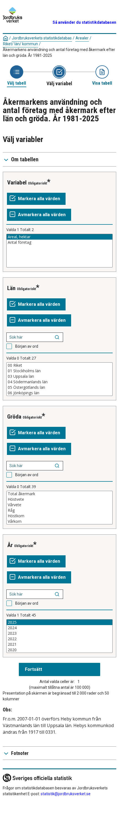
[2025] (59, 622)
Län (11, 288)
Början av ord (26, 346)
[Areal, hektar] (59, 237)
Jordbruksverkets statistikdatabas (42, 38)
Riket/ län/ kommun (20, 44)
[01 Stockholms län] (59, 371)
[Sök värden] (57, 337)
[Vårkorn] (59, 521)
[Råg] (59, 510)
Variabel (17, 182)
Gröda (14, 416)
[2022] (59, 639)
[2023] (59, 633)
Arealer (82, 38)
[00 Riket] (59, 365)
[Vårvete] (59, 505)
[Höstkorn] (59, 516)
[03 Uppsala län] (59, 376)
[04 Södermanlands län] (59, 382)
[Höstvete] (59, 499)
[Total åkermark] (59, 494)
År (10, 545)
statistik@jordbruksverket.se (65, 794)
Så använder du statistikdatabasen (84, 22)
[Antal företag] (59, 242)
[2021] (59, 644)
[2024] (59, 628)
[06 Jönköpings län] (59, 393)
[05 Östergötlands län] (59, 387)
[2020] (59, 650)
